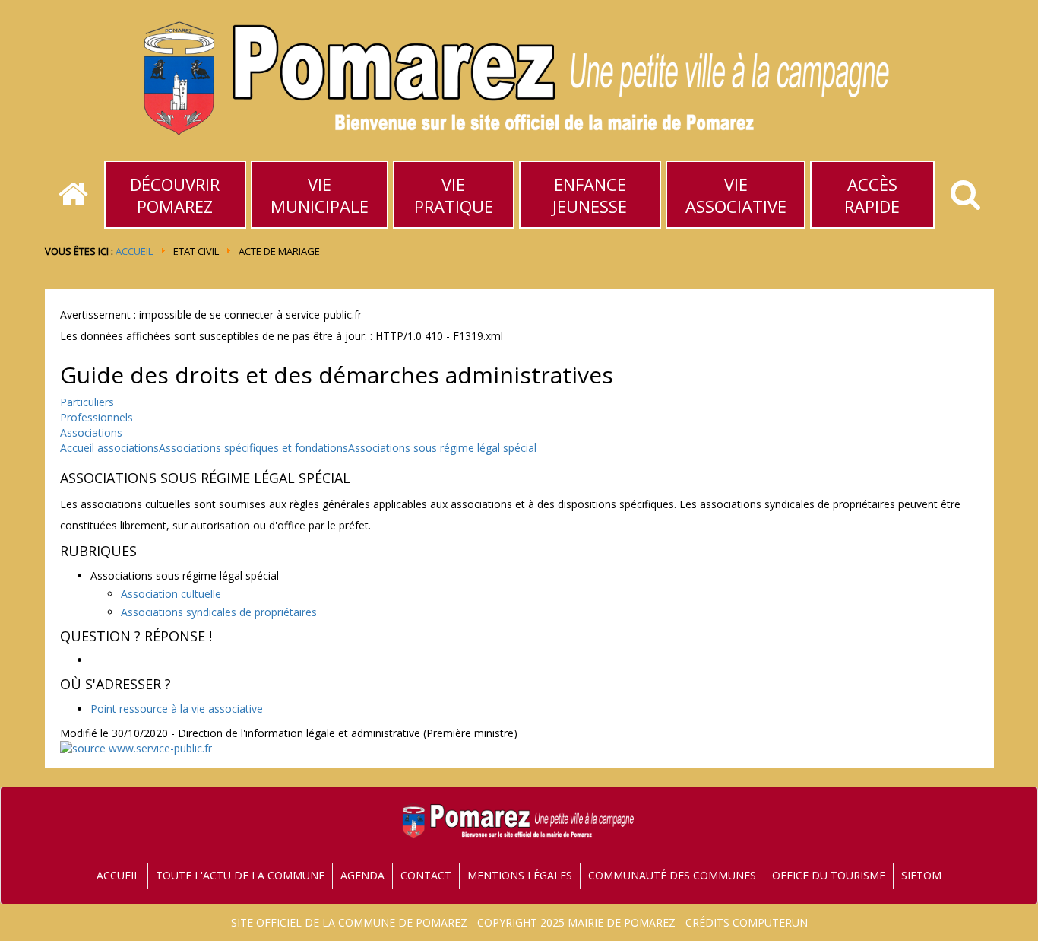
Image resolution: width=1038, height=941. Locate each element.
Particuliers (87, 402)
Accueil (134, 251)
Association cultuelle (171, 594)
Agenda (362, 875)
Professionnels (96, 417)
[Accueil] (73, 194)
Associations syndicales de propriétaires (219, 612)
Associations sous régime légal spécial (442, 447)
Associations (91, 432)
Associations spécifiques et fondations (253, 447)
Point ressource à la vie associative (176, 708)
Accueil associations (109, 447)
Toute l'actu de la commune (240, 875)
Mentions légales (519, 875)
